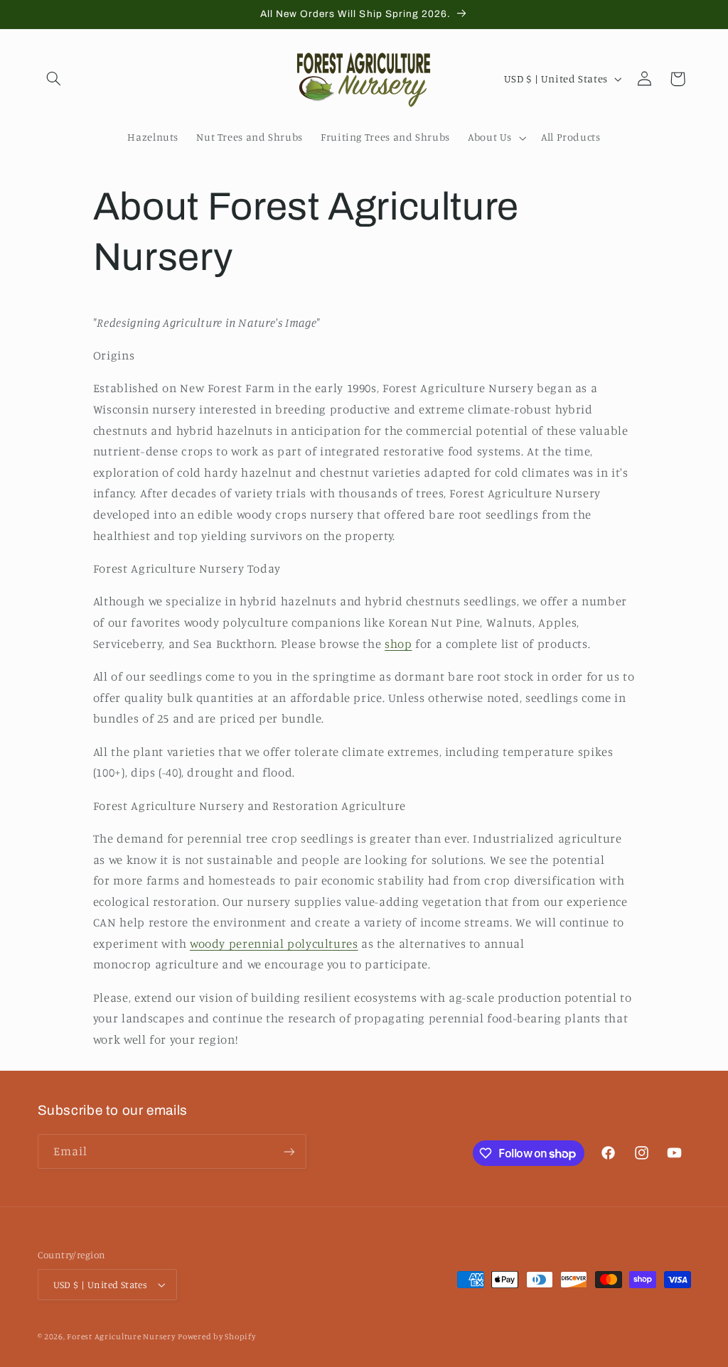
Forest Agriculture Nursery (121, 1336)
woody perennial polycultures (274, 943)
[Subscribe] (288, 1151)
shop (398, 644)
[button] (54, 79)
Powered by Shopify (216, 1336)
